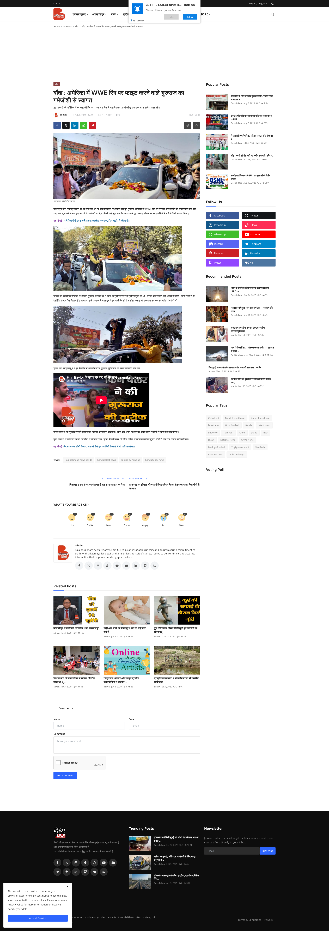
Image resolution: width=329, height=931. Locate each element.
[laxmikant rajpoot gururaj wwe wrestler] (126, 258)
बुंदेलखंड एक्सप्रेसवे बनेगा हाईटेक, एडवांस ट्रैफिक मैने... (176, 877)
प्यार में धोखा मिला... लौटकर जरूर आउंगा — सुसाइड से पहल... (252, 349)
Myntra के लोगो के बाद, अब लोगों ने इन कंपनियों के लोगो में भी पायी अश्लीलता (99, 446)
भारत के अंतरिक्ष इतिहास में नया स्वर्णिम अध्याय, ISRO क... (250, 289)
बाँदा (76, 26)
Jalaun (211, 440)
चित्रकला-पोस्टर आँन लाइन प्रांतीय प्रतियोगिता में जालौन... (121, 680)
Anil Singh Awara (239, 354)
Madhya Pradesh (217, 447)
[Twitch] (85, 872)
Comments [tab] (66, 708)
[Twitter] (67, 863)
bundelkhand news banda (78, 459)
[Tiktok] (85, 863)
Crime (242, 432)
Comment (59, 733)
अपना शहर (67, 26)
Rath (265, 432)
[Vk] (94, 872)
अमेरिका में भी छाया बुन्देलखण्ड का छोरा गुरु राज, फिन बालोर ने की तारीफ (97, 220)
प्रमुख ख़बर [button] (79, 14)
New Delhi (260, 447)
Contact (57, 3)
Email (132, 719)
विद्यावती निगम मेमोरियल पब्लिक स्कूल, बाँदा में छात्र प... (252, 137)
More (203, 14)
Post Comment (65, 775)
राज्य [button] (113, 14)
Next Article (136, 478)
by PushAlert (138, 20)
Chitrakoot (213, 418)
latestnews (213, 425)
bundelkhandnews (260, 418)
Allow (190, 17)
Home (56, 26)
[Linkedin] (76, 872)
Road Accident (215, 454)
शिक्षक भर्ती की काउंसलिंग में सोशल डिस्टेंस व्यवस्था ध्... (74, 680)
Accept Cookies (37, 918)
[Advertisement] (164, 57)
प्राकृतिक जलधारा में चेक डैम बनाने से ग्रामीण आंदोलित (176, 680)
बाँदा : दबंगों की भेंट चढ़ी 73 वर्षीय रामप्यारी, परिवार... (252, 155)
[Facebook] (57, 863)
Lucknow (212, 432)
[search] (272, 14)
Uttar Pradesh (232, 425)
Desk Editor (236, 103)
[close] (67, 886)
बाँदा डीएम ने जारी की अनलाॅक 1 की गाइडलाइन (76, 628)
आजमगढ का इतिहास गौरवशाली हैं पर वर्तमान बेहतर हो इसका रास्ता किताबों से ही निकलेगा (164, 486)
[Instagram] (76, 863)
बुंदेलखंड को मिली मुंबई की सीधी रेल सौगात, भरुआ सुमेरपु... (176, 839)
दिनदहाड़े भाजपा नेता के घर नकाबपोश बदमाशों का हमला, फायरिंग (235, 367)
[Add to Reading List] (196, 125)
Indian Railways (237, 454)
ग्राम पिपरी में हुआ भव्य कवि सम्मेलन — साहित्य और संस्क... (252, 309)
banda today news (154, 459)
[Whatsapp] (94, 863)
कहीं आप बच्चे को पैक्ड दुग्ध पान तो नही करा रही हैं (125, 630)
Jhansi (254, 432)
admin (79, 545)
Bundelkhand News (235, 418)
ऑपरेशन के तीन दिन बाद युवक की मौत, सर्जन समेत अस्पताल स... (252, 97)
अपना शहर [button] (98, 14)
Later (171, 17)
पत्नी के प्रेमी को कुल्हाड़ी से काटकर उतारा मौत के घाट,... (251, 380)
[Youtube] (104, 863)
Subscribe (267, 851)
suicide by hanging (130, 459)
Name (56, 719)
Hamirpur (228, 432)
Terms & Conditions (249, 919)
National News (227, 440)
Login (252, 3)
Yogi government (240, 447)
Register (263, 3)
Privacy (268, 919)
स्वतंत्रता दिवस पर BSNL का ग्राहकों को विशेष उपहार (250, 177)
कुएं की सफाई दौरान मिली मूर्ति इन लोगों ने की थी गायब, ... (175, 630)
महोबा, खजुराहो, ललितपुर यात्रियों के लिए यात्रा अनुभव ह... (175, 858)
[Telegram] (57, 872)
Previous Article (115, 478)
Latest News (264, 425)
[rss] (104, 872)
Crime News (247, 440)
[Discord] (113, 863)
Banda (248, 425)
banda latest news (106, 459)
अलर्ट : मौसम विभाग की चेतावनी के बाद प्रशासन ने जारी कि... (251, 117)
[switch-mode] (273, 3)
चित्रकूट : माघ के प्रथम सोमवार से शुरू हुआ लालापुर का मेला (97, 484)
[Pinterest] (67, 872)
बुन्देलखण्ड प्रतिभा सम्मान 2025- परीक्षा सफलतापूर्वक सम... (248, 329)
